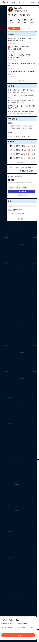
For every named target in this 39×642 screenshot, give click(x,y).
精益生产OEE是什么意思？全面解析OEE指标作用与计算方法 (21, 107)
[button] (9, 127)
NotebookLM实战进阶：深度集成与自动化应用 (24, 171)
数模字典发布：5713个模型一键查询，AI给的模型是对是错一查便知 (21, 91)
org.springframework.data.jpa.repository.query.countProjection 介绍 (21, 112)
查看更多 (21, 80)
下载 (18, 2)
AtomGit (31, 2)
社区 (23, 2)
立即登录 (18, 635)
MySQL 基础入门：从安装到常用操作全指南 (21, 96)
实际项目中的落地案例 (15, 210)
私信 (29, 28)
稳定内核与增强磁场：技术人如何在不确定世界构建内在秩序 (21, 101)
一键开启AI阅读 (22, 191)
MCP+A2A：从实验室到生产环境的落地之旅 (24, 168)
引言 (9, 206)
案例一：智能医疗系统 (18, 213)
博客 (13, 2)
